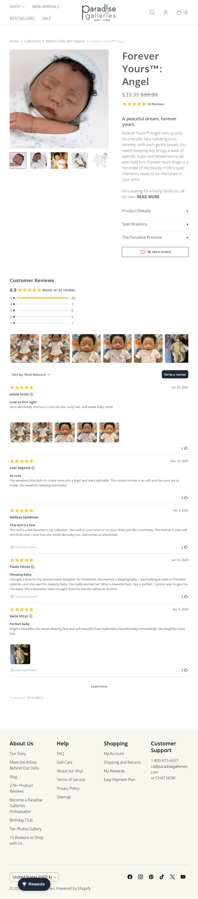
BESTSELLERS (22, 18)
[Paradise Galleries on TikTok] (161, 876)
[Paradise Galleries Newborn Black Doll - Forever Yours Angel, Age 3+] (59, 98)
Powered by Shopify (73, 888)
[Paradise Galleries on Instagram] (140, 876)
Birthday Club (21, 820)
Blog (13, 776)
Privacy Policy (68, 788)
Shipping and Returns (122, 762)
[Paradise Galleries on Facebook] (130, 876)
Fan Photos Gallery (25, 828)
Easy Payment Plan (119, 779)
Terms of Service (71, 779)
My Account (114, 753)
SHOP (15, 6)
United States (32, 877)
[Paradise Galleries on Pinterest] (151, 876)
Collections (32, 41)
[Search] (152, 12)
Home (14, 41)
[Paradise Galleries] (99, 12)
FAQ (60, 753)
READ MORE (148, 196)
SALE (46, 18)
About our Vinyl (70, 771)
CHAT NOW (165, 778)
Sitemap (64, 797)
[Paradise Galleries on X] (172, 876)
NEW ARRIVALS (45, 6)
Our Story (18, 753)
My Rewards (114, 771)
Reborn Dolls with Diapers (65, 41)
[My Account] (165, 12)
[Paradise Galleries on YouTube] (183, 876)
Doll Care (64, 762)
